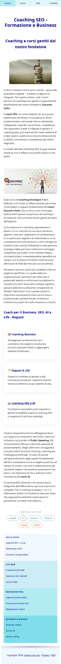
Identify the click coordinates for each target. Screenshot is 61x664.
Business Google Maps (17, 554)
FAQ (53, 655)
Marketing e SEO (14, 548)
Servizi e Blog (12, 636)
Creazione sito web (15, 570)
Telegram (48, 518)
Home (8, 3)
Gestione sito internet (16, 576)
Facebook (34, 518)
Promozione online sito (17, 603)
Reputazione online (15, 609)
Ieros (22, 3)
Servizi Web (11, 581)
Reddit (37, 525)
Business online (13, 624)
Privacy (45, 655)
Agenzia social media (16, 597)
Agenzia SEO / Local (15, 542)
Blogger (24, 525)
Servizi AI (10, 630)
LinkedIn (12, 518)
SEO (38, 3)
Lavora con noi (32, 655)
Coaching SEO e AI (23, 403)
